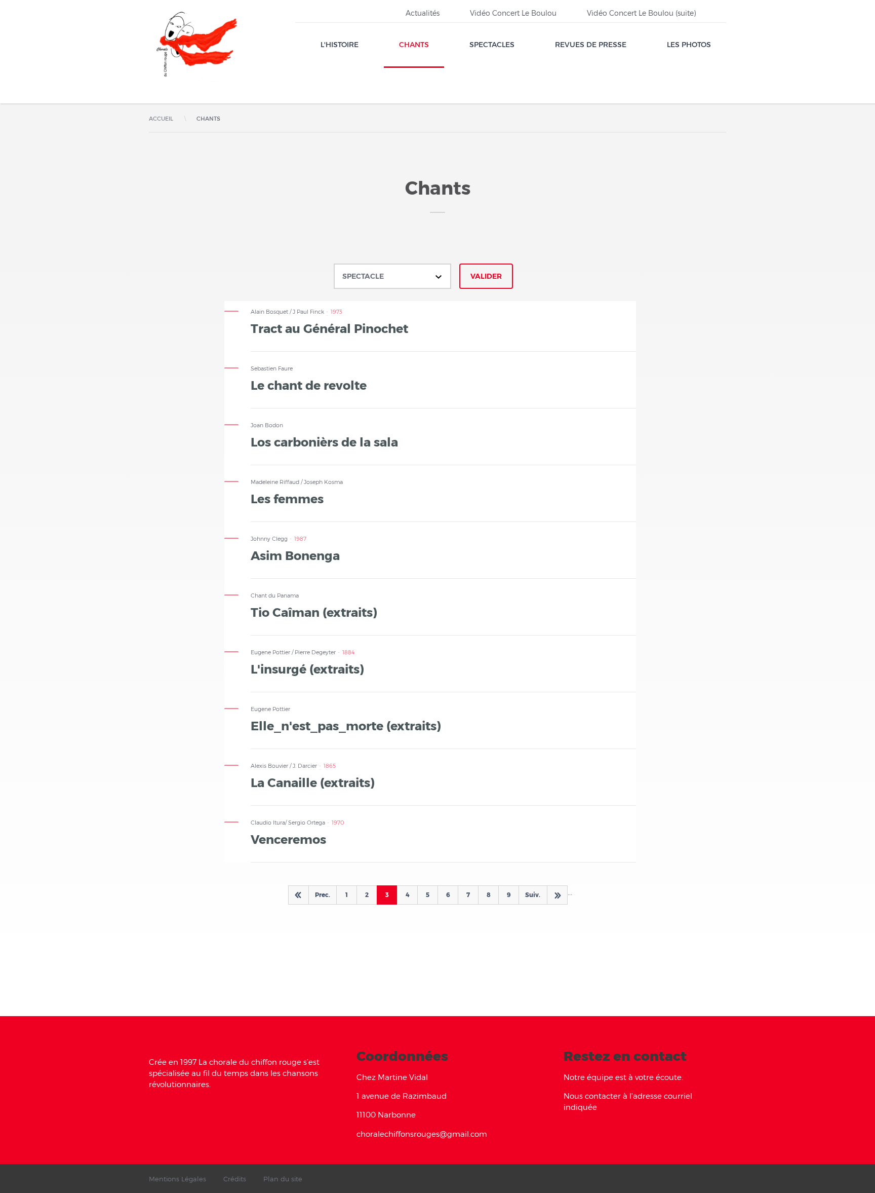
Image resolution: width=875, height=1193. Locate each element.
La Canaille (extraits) (313, 782)
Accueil (161, 118)
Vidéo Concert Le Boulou (513, 13)
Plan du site (282, 1179)
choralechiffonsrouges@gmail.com (421, 1133)
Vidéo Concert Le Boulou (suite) (641, 13)
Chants (414, 44)
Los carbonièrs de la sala (324, 441)
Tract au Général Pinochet (329, 327)
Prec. (322, 894)
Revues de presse (590, 44)
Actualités (423, 13)
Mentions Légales (177, 1179)
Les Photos (689, 44)
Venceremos (288, 838)
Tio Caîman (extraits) (314, 611)
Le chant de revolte (309, 384)
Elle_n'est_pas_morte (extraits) (346, 725)
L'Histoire (340, 44)
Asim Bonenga (295, 555)
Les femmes (287, 498)
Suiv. (532, 894)
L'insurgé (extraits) (307, 668)
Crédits (234, 1179)
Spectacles (491, 44)
